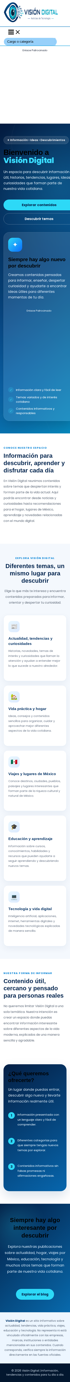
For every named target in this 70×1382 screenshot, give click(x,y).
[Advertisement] (35, 87)
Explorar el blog (35, 1294)
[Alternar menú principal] (14, 32)
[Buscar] (55, 42)
